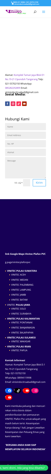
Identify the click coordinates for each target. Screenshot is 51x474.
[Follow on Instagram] (13, 103)
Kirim (39, 183)
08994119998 (24, 377)
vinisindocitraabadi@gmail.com (28, 382)
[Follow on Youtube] (24, 103)
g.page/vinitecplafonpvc (17, 262)
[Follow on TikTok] (18, 103)
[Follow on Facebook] (7, 103)
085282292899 (12, 87)
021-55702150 (18, 373)
